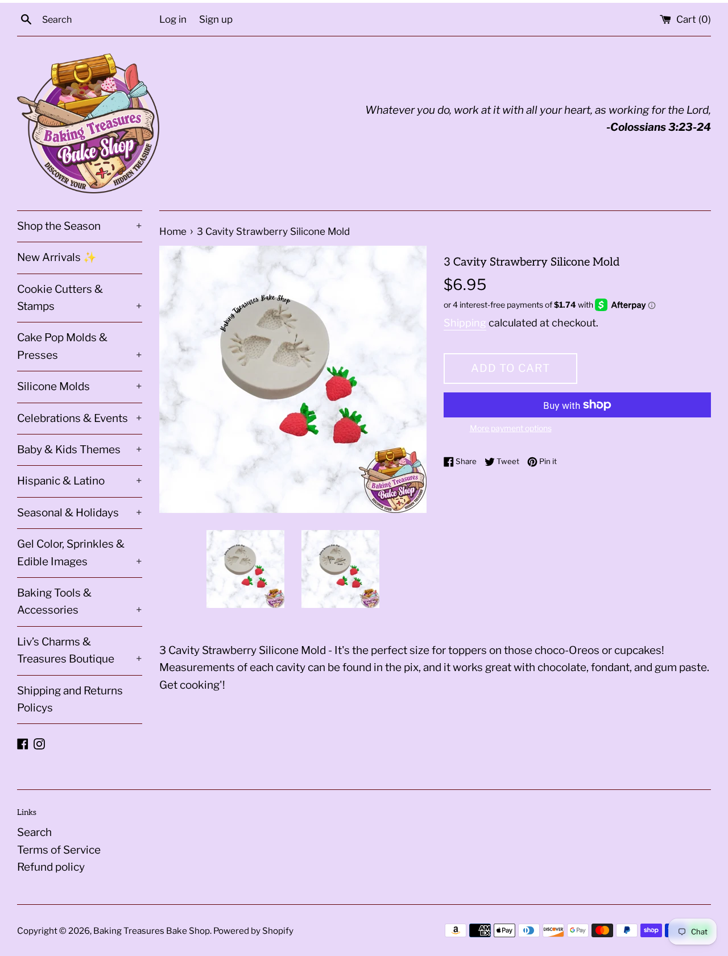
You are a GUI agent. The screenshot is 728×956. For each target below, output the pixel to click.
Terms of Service (59, 849)
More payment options (511, 428)
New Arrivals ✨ (57, 257)
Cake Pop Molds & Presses (79, 346)
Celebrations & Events (79, 418)
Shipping (465, 323)
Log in (173, 19)
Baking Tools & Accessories (79, 601)
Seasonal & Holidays (79, 512)
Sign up (216, 19)
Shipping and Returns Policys (70, 699)
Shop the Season (79, 226)
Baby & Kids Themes (79, 449)
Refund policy (51, 867)
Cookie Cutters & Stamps (79, 298)
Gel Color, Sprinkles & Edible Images (79, 552)
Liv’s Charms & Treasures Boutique (79, 650)
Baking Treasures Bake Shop (151, 930)
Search (34, 832)
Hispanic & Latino (79, 480)
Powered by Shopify (253, 930)
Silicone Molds (79, 386)
